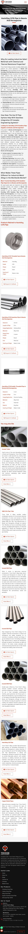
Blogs (3, 877)
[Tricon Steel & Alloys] (9, 2)
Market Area (5, 884)
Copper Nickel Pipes (7, 801)
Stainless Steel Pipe (7, 889)
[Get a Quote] (1, 930)
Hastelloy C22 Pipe (7, 742)
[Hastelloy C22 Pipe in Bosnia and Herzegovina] (14, 730)
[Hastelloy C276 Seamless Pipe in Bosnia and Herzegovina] (14, 302)
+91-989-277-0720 (8, 920)
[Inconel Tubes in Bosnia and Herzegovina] (14, 437)
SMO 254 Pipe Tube (8, 511)
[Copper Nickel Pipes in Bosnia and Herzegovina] (14, 789)
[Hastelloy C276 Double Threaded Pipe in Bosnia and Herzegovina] (14, 371)
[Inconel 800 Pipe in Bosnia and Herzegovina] (14, 671)
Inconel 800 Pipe (7, 684)
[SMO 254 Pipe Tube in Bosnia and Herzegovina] (14, 499)
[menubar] (25, 2)
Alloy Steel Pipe (6, 893)
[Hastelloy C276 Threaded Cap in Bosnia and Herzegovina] (14, 241)
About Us (4, 875)
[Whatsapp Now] (1, 927)
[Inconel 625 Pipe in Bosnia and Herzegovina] (14, 616)
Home (3, 873)
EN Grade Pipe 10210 (7, 898)
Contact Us (5, 879)
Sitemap (4, 881)
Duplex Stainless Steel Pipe (9, 895)
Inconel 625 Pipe (7, 628)
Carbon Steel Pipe (6, 891)
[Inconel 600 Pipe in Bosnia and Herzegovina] (14, 556)
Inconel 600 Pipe (7, 568)
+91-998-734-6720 (18, 920)
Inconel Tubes (6, 449)
